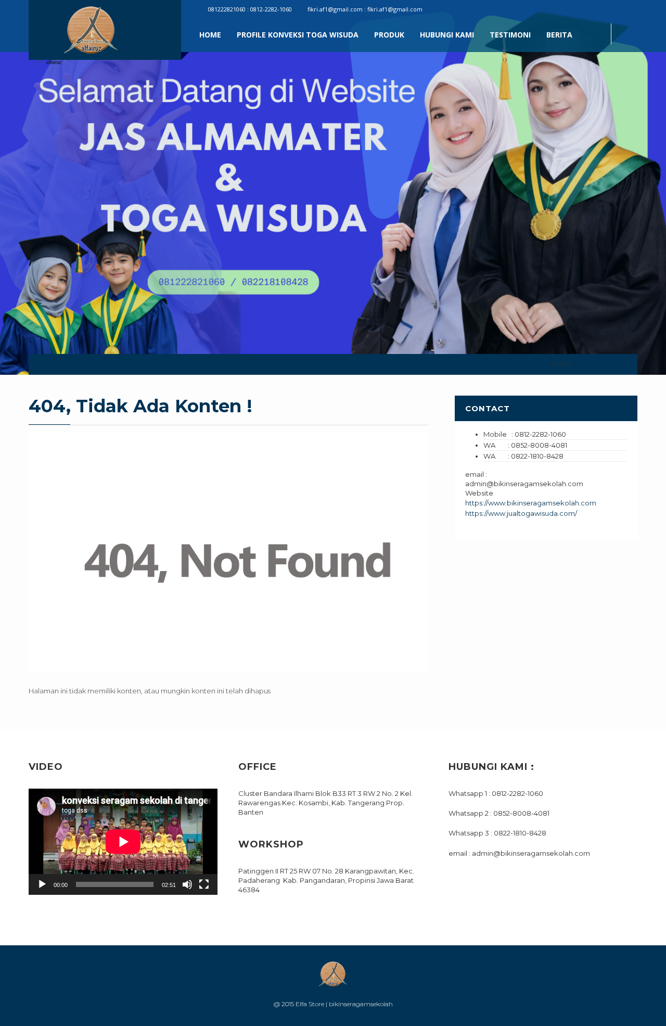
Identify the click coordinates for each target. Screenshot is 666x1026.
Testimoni (510, 35)
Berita (559, 35)
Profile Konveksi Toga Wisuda (297, 35)
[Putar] (42, 884)
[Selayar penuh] (204, 884)
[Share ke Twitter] (596, 364)
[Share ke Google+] (611, 364)
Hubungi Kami (447, 35)
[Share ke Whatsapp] (625, 364)
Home (210, 35)
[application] (123, 842)
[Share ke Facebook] (581, 364)
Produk (389, 35)
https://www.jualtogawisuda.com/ (521, 513)
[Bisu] (187, 884)
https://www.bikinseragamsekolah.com (530, 503)
